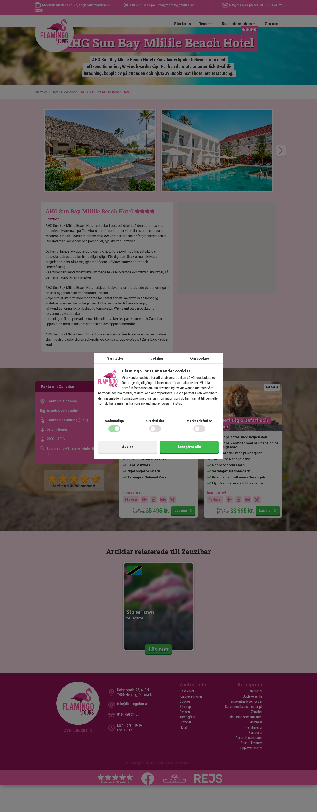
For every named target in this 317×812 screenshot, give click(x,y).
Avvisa (127, 447)
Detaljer (156, 358)
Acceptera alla (189, 447)
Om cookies (200, 358)
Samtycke (115, 358)
